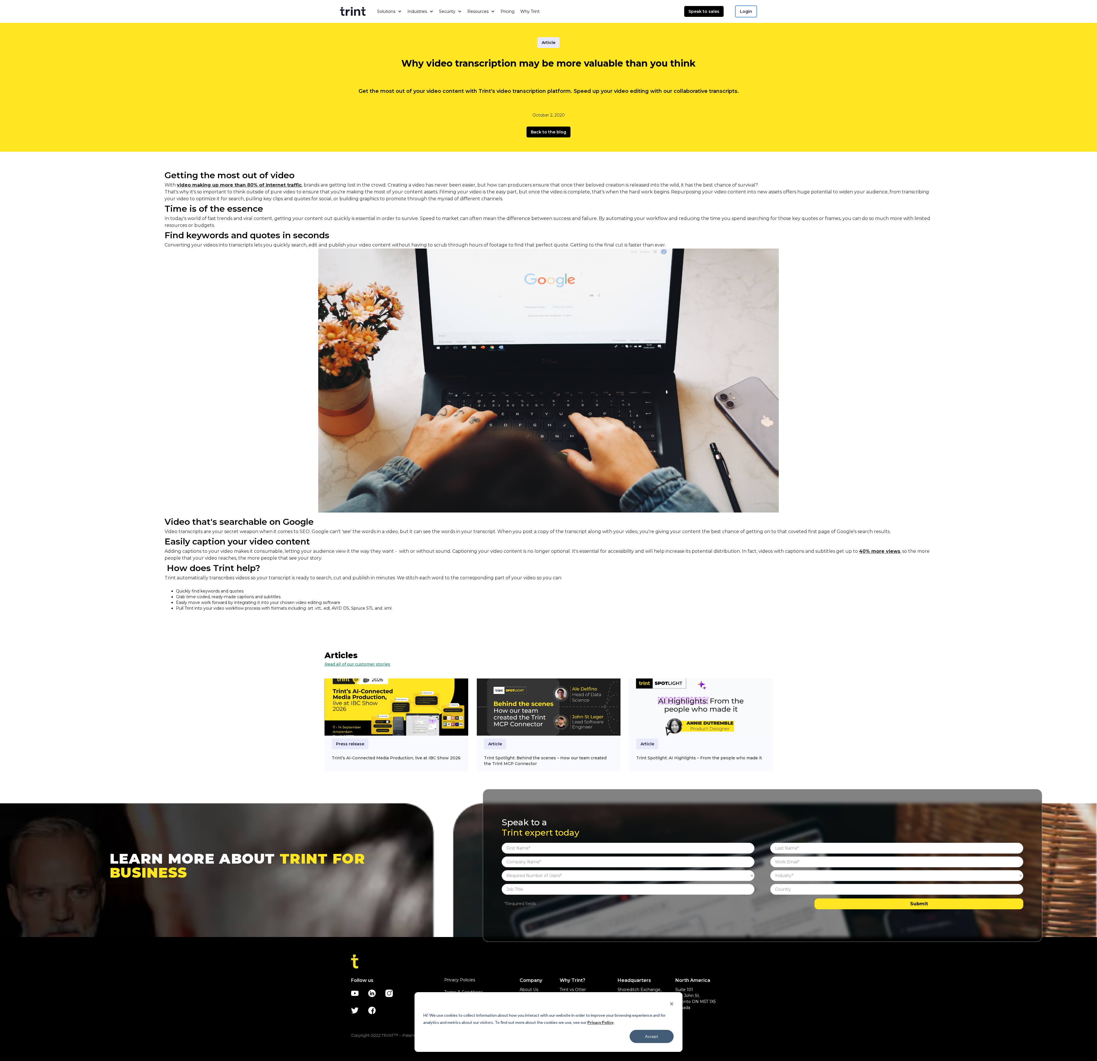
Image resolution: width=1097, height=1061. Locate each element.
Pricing (508, 11)
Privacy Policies (459, 979)
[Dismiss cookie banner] (672, 1004)
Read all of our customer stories (357, 664)
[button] (389, 11)
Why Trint (530, 11)
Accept (651, 1036)
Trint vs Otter (573, 989)
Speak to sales (703, 11)
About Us (529, 989)
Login (746, 11)
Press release (350, 743)
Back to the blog (548, 132)
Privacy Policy (600, 1022)
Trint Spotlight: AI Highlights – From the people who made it (699, 757)
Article (548, 42)
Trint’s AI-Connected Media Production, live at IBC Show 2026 (396, 757)
